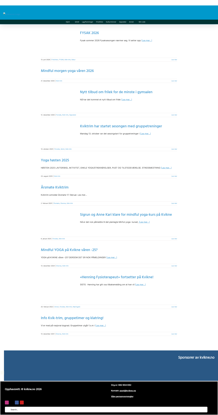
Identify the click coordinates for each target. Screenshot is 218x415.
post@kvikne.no (209, 3)
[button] (148, 22)
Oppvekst (72, 115)
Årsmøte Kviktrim (55, 187)
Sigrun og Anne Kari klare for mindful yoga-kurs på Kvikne (126, 215)
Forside (58, 115)
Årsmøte (57, 203)
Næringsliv (76, 307)
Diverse (63, 203)
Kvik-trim (68, 59)
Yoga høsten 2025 (55, 160)
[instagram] (7, 402)
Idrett (63, 149)
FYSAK (61, 59)
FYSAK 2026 (89, 33)
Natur (74, 59)
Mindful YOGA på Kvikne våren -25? (69, 250)
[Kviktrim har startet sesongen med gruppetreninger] (59, 134)
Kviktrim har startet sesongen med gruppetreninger (121, 126)
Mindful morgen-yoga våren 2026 (67, 71)
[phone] (27, 402)
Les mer (174, 59)
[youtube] (22, 402)
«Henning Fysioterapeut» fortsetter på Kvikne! (116, 277)
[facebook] (17, 402)
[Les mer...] (146, 40)
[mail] (12, 402)
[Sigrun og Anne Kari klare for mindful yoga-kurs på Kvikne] (59, 223)
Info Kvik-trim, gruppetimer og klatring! (72, 318)
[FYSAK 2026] (59, 43)
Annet (56, 307)
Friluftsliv (55, 59)
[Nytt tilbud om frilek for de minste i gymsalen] (59, 100)
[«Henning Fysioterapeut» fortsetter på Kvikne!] (59, 289)
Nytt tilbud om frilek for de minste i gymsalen (116, 92)
